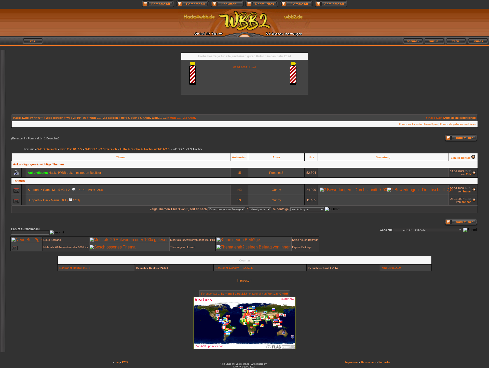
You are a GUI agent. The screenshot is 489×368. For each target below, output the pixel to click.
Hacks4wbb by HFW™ (28, 117)
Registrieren (467, 117)
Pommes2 (276, 173)
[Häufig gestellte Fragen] (33, 41)
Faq (117, 362)
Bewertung (383, 157)
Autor (276, 157)
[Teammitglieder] (456, 41)
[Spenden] (413, 41)
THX (468, 174)
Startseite (384, 362)
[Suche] (434, 41)
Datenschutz (368, 362)
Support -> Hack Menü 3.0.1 (47, 200)
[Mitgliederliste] (478, 41)
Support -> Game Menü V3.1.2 (49, 190)
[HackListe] (391, 41)
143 (239, 190)
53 (239, 200)
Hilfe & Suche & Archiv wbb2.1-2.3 (144, 117)
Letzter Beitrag (461, 157)
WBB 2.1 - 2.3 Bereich (103, 117)
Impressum (244, 280)
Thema (120, 157)
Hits (311, 157)
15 (239, 173)
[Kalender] (54, 41)
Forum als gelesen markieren (458, 124)
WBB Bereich (54, 117)
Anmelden (451, 117)
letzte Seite (95, 189)
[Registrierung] (11, 41)
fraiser (467, 191)
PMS (125, 362)
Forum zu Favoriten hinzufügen (418, 124)
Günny (276, 190)
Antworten (239, 157)
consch (466, 201)
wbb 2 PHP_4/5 (76, 117)
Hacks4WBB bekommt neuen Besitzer (75, 173)
